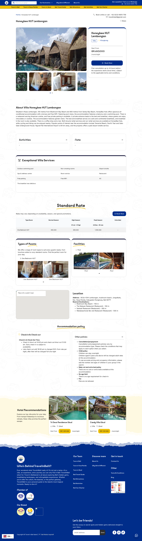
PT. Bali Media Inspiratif (46, 534)
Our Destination (45, 3)
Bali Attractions (75, 7)
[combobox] (24, 2)
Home (18, 15)
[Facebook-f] (114, 532)
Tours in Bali (15, 7)
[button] (18, 82)
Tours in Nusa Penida (30, 7)
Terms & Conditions (117, 473)
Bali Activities (88, 7)
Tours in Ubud (46, 7)
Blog (112, 477)
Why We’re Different (63, 3)
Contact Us (115, 461)
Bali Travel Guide (60, 7)
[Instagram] (119, 532)
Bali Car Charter (102, 7)
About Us (77, 3)
